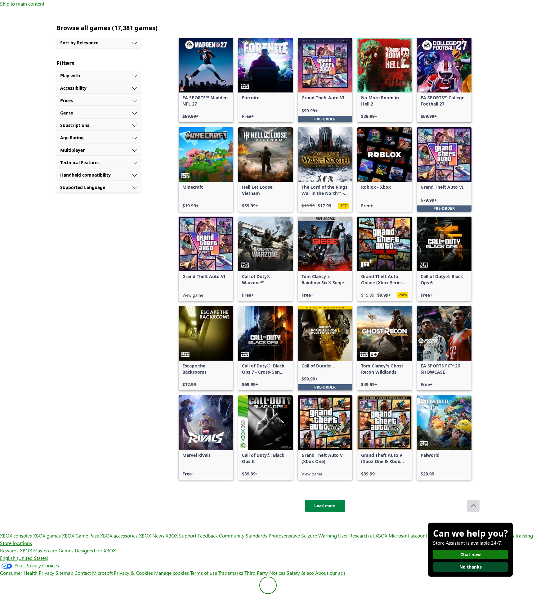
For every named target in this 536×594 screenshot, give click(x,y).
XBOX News (151, 535)
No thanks (470, 567)
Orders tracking (516, 535)
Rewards (9, 550)
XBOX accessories (119, 535)
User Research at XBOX (363, 535)
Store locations (16, 543)
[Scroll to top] (473, 506)
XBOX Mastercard (38, 550)
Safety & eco (300, 572)
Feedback (208, 535)
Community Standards (243, 535)
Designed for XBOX (95, 550)
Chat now (470, 554)
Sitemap (64, 572)
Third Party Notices (264, 572)
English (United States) (24, 558)
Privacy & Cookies (133, 572)
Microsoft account (408, 535)
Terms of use (203, 572)
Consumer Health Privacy (27, 572)
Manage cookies (171, 572)
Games (66, 550)
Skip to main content (22, 3)
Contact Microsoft (93, 572)
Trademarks (230, 572)
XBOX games (47, 535)
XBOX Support (181, 535)
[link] (206, 80)
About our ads (330, 572)
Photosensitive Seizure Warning (303, 535)
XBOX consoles (16, 535)
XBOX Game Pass (80, 535)
